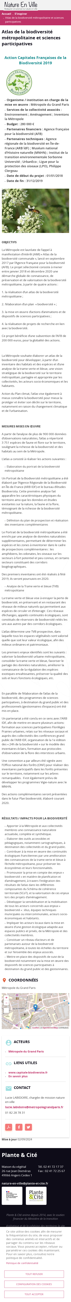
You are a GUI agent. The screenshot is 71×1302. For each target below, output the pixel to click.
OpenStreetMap (50, 1027)
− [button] (6, 1002)
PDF (8, 1127)
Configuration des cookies (34, 1284)
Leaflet (35, 1027)
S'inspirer (21, 14)
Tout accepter (34, 1294)
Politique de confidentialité (22, 1263)
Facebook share (19, 1127)
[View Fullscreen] (6, 1010)
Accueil (6, 14)
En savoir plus (18, 1076)
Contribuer (63, 5)
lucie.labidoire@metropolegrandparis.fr (34, 1107)
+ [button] (6, 997)
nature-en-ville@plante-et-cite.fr (25, 1183)
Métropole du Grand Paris (26, 1051)
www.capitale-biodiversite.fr (28, 1072)
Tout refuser (34, 1274)
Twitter (28, 1127)
